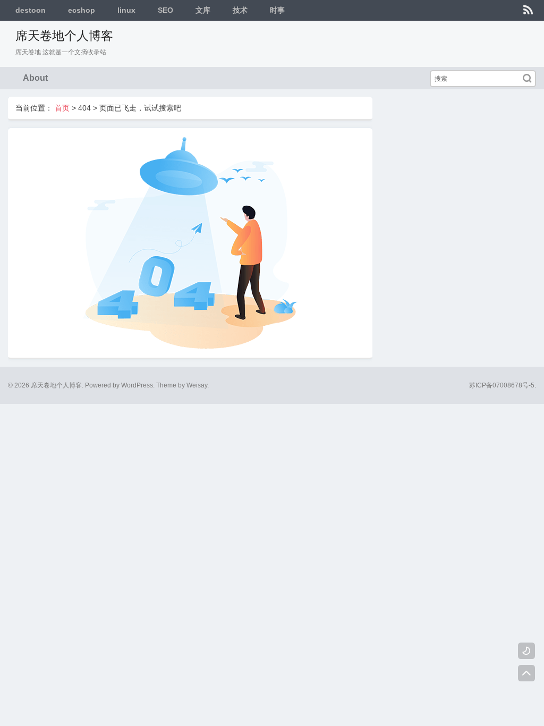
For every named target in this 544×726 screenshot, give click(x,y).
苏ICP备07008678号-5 (501, 385)
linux (126, 10)
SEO (165, 10)
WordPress (137, 385)
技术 (240, 10)
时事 (277, 10)
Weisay (196, 385)
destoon (30, 10)
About (35, 77)
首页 (62, 108)
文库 (203, 10)
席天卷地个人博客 (64, 36)
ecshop (81, 10)
